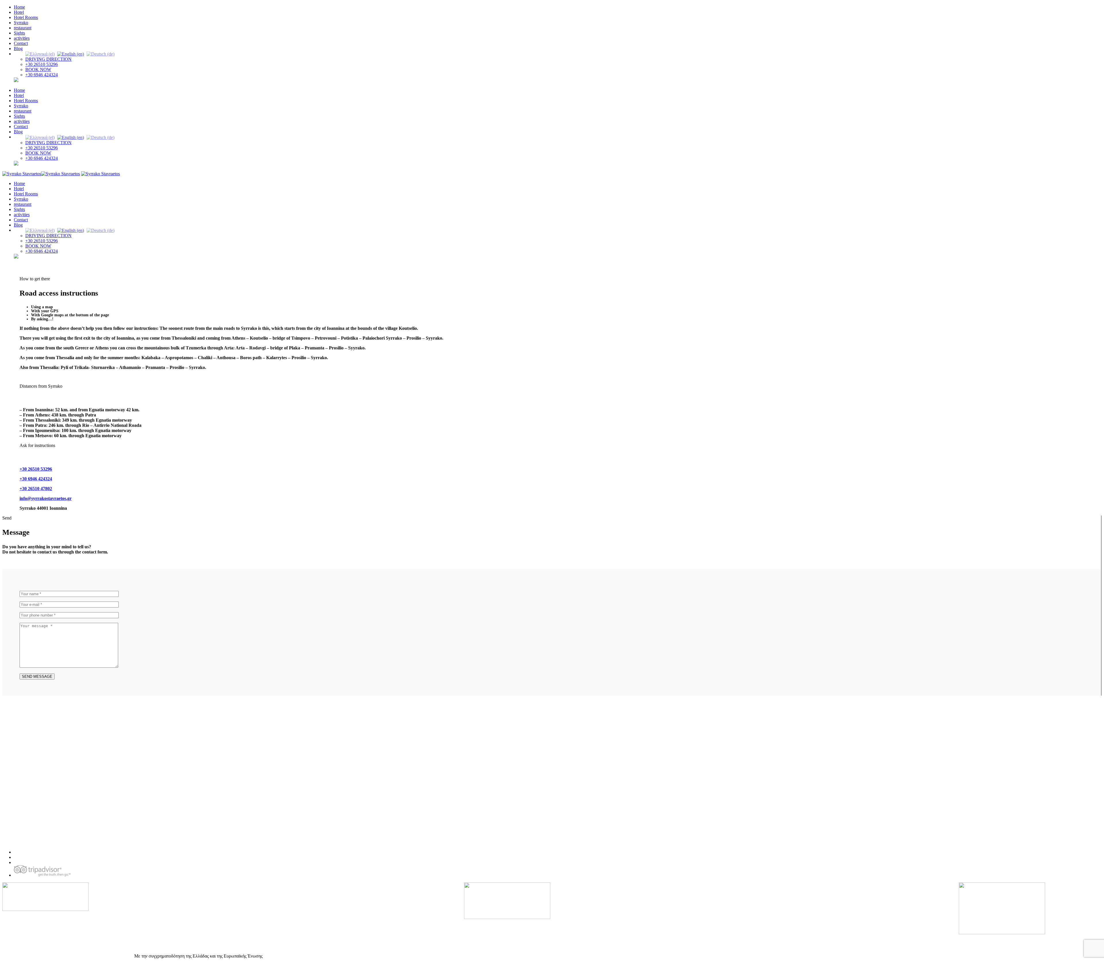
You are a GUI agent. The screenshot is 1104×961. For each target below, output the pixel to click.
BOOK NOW (38, 69)
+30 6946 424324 (41, 74)
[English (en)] (70, 53)
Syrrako (21, 22)
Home (19, 7)
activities (22, 38)
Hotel (19, 12)
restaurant (22, 27)
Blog (18, 48)
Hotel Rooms (26, 17)
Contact (21, 43)
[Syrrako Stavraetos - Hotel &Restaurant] (41, 173)
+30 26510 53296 (41, 64)
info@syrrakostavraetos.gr (46, 498)
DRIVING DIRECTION (48, 59)
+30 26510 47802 (36, 488)
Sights (19, 33)
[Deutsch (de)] (100, 53)
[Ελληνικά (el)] (40, 53)
